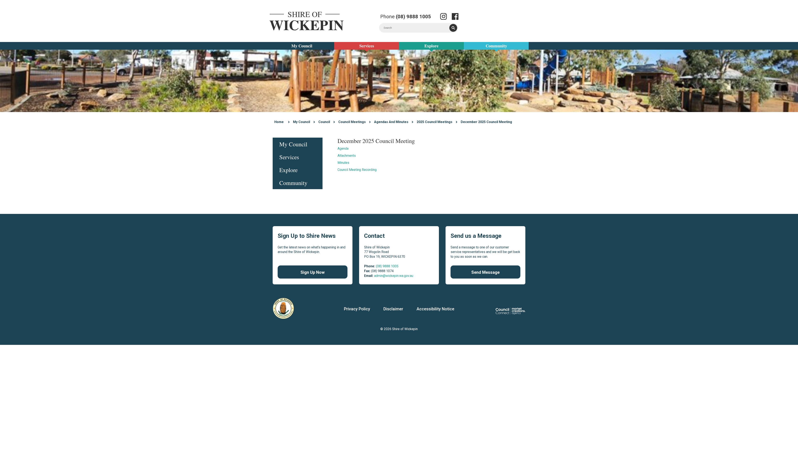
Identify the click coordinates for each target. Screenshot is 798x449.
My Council (301, 46)
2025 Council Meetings (434, 122)
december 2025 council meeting (486, 122)
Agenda (343, 148)
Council (324, 122)
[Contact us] (443, 16)
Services (366, 46)
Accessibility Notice (435, 308)
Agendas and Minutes (391, 122)
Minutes (343, 163)
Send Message (485, 272)
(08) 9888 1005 (387, 266)
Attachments (346, 156)
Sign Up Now (312, 272)
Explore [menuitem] (288, 170)
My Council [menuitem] (293, 144)
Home (279, 122)
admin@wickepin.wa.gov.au (393, 276)
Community (496, 46)
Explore (431, 46)
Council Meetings (352, 122)
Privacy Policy (357, 308)
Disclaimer (393, 308)
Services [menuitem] (289, 157)
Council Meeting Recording (357, 170)
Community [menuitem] (293, 183)
